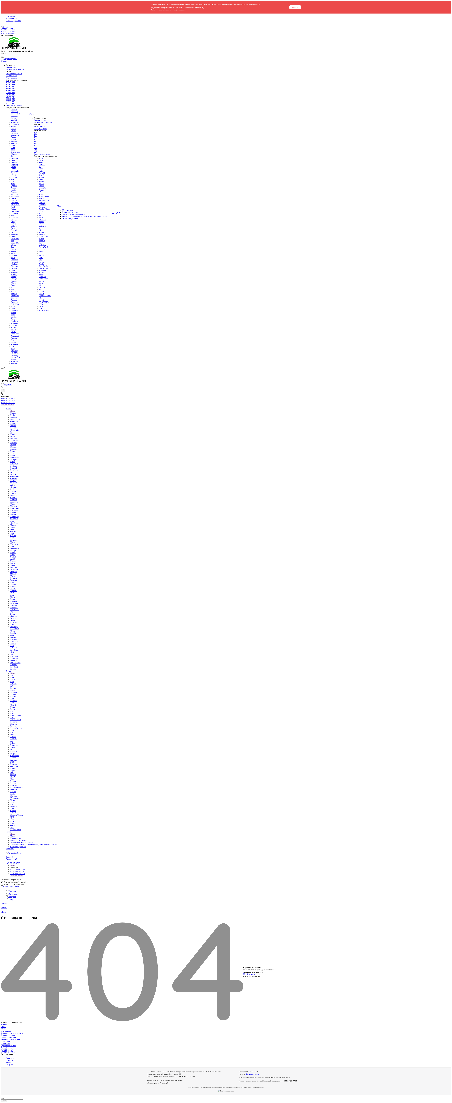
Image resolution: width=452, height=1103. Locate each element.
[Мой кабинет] (2, 388)
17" (35, 141)
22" (35, 152)
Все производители (14, 105)
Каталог (4, 1025)
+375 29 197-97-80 (8, 31)
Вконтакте (12, 894)
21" (35, 150)
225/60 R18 (10, 99)
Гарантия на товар (8, 1037)
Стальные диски (40, 129)
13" (35, 133)
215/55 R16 (10, 95)
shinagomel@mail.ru (11, 886)
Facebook (12, 891)
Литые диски (39, 127)
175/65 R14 (10, 82)
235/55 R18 (10, 103)
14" (35, 135)
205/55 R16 (10, 93)
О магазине (5, 1041)
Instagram (12, 897)
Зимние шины (11, 76)
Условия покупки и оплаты (12, 1033)
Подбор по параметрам (15, 69)
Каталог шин (11, 67)
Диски (13, 675)
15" (35, 137)
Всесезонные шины (14, 74)
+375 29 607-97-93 (8, 33)
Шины (13, 413)
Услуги (13, 836)
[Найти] (2, 56)
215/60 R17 (10, 97)
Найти (4, 1101)
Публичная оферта (8, 1046)
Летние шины (11, 78)
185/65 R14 (10, 84)
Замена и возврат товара (10, 1039)
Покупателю (6, 1031)
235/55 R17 (10, 101)
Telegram (11, 900)
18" (35, 143)
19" (35, 146)
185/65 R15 (10, 86)
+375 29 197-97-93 (8, 29)
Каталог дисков (40, 120)
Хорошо (295, 7)
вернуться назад (253, 976)
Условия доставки (8, 1035)
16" (35, 139)
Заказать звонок (7, 405)
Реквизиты (5, 1044)
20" (35, 148)
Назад (12, 411)
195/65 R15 (10, 91)
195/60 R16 (10, 88)
